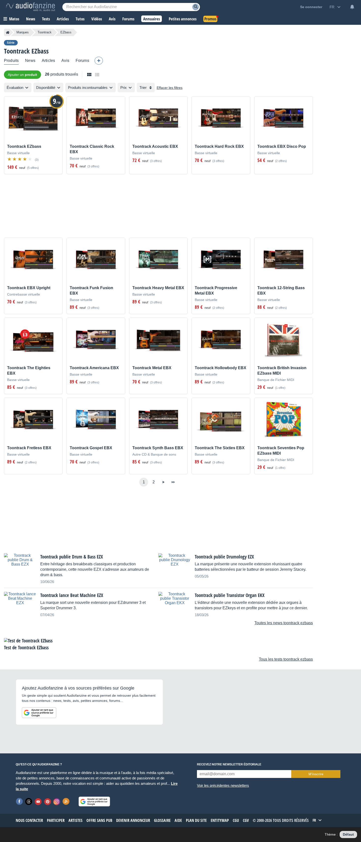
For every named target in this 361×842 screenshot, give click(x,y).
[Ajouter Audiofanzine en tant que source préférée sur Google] (39, 712)
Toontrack (45, 32)
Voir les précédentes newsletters (223, 785)
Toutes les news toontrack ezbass (283, 623)
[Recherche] (195, 7)
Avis (65, 60)
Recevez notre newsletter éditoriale (229, 764)
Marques (22, 32)
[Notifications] (352, 7)
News (30, 60)
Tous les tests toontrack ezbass (286, 659)
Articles (48, 60)
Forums (82, 60)
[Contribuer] (99, 61)
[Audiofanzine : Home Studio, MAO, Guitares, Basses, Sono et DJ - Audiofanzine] (30, 6)
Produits (11, 60)
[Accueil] (8, 32)
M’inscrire (315, 774)
